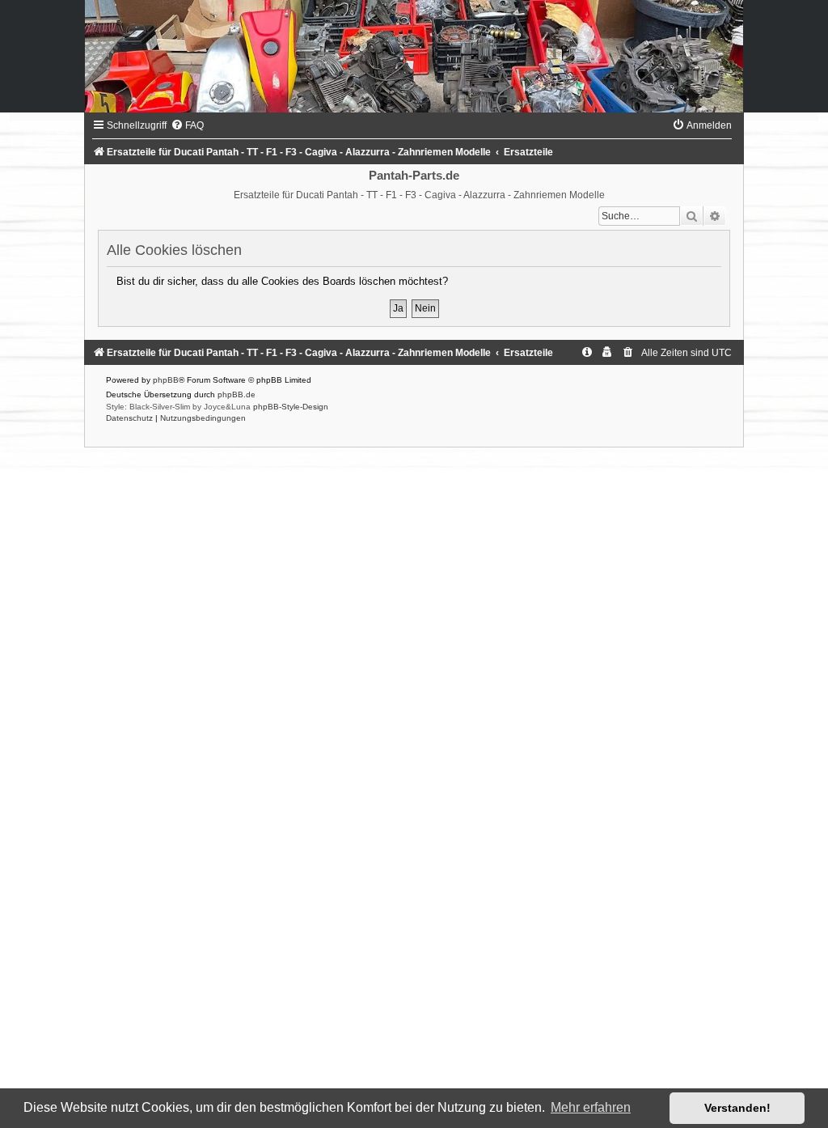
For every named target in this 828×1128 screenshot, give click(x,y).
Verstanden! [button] (737, 1107)
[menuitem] (187, 125)
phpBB (166, 379)
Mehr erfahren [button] (591, 1107)
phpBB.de (237, 394)
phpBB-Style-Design (290, 406)
